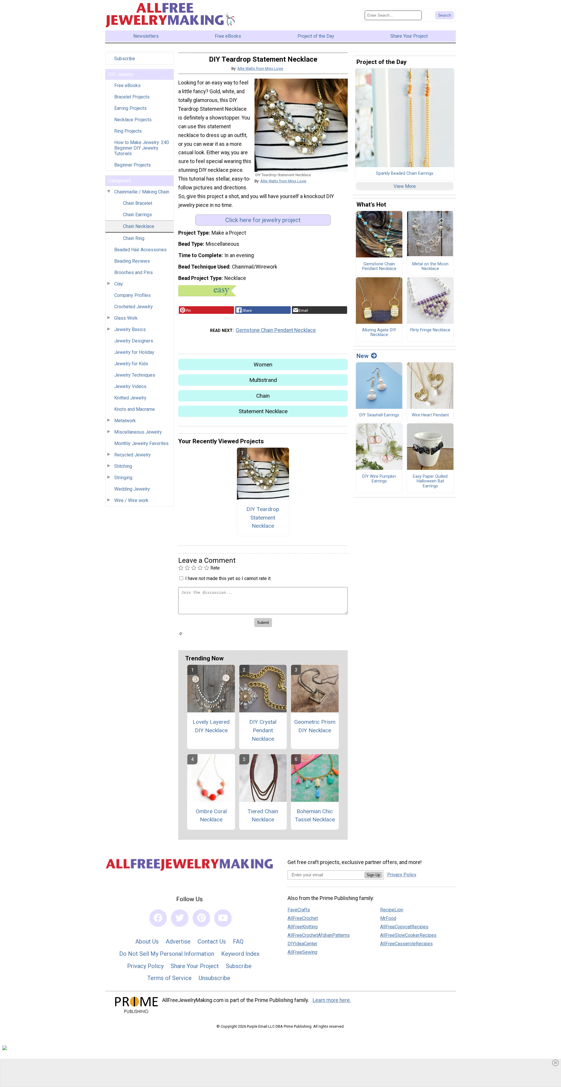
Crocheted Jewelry (133, 306)
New (362, 355)
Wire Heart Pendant (430, 415)
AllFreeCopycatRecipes (404, 927)
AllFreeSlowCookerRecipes (408, 935)
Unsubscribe (214, 978)
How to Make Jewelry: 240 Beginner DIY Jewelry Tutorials (141, 148)
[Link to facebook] (158, 918)
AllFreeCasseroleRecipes (406, 943)
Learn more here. (332, 1000)
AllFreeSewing (302, 952)
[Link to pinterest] (201, 918)
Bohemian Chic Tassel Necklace (315, 815)
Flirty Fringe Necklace (430, 330)
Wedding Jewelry (132, 489)
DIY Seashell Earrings (379, 415)
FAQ (238, 941)
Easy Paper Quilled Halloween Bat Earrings (430, 481)
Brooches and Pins (133, 272)
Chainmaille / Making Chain (141, 192)
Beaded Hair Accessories (140, 249)
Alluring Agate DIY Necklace (379, 332)
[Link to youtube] (223, 918)
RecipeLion (391, 910)
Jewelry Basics (130, 329)
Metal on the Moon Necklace (430, 266)
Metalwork (125, 420)
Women (263, 364)
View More (405, 186)
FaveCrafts (299, 910)
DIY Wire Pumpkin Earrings (379, 479)
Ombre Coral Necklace (211, 815)
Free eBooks (127, 85)
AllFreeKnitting (303, 927)
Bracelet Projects (132, 97)
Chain (263, 395)
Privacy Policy (145, 966)
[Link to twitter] (179, 918)
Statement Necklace (263, 411)
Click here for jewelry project (263, 220)
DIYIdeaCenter (302, 943)
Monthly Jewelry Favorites (141, 443)
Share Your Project (195, 966)
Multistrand (263, 380)
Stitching (123, 466)
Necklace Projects (133, 119)
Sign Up (373, 875)
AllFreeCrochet (303, 918)
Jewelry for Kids (131, 363)
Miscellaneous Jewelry (138, 432)
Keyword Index (240, 953)
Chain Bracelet (137, 203)
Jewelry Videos (130, 386)
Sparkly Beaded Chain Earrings (404, 173)
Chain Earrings (137, 214)
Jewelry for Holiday (134, 352)
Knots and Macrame (134, 409)
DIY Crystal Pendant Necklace (262, 730)
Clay (118, 284)
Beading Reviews (132, 261)
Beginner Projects (132, 165)
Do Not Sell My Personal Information (166, 953)
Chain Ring (133, 238)
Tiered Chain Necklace (262, 815)
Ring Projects (128, 131)
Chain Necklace (138, 226)
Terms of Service (169, 978)
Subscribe (124, 58)
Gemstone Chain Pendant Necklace (276, 330)
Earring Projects (130, 108)
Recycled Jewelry (132, 455)
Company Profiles (132, 295)
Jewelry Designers (133, 341)
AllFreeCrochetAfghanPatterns (319, 935)
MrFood (388, 918)
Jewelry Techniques (134, 375)
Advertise (178, 941)
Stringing (123, 477)
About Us (147, 941)
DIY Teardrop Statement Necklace (262, 517)
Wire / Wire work (131, 500)
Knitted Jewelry (130, 398)
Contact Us (212, 941)
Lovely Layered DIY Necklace (211, 726)
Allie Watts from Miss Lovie (260, 68)
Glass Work (126, 318)
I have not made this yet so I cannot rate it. (228, 578)
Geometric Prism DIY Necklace (314, 726)
